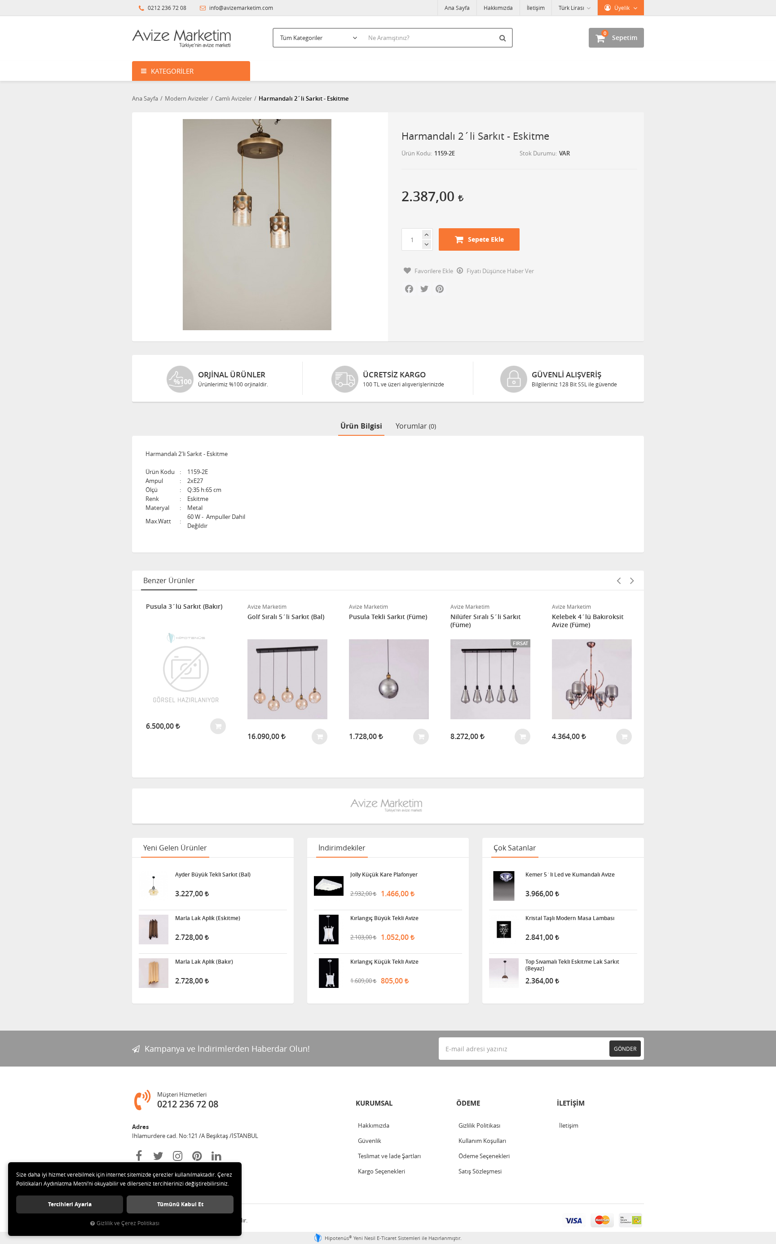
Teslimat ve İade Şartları (389, 1156)
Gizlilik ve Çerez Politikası (128, 1223)
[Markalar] (388, 806)
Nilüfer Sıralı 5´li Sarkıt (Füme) (485, 621)
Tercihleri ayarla (70, 1204)
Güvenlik (369, 1141)
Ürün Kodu (416, 153)
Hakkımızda (498, 7)
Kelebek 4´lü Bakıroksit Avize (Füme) (588, 621)
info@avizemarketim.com (240, 7)
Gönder (625, 1048)
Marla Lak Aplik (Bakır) (204, 961)
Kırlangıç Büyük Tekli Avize (384, 918)
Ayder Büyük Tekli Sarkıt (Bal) (213, 874)
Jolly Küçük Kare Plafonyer (384, 874)
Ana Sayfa (457, 7)
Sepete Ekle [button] (486, 239)
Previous (618, 580)
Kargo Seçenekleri (381, 1171)
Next (632, 580)
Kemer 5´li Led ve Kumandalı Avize (570, 874)
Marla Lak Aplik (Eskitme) (207, 918)
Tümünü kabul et (180, 1204)
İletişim (536, 7)
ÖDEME (468, 1103)
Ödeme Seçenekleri (484, 1156)
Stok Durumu (538, 153)
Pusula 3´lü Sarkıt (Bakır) (184, 606)
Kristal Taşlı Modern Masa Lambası (569, 918)
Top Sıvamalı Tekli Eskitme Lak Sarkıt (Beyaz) (572, 965)
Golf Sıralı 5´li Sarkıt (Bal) (285, 617)
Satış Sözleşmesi (480, 1171)
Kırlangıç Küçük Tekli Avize (384, 961)
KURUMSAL (374, 1103)
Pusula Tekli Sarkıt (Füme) (388, 617)
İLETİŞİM (571, 1103)
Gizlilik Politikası (479, 1125)
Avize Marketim (267, 606)
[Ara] (504, 38)
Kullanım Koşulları (482, 1141)
